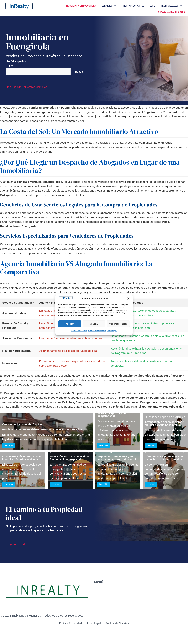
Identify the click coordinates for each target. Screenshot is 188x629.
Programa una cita (133, 6)
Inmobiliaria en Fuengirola (81, 6)
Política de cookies (79, 331)
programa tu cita (16, 544)
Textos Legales (169, 6)
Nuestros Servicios (35, 87)
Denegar (94, 323)
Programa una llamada (171, 12)
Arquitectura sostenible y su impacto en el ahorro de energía (117, 458)
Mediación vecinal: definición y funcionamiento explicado (69, 458)
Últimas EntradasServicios (104, 605)
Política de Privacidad (97, 331)
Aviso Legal (112, 331)
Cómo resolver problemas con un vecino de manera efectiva (164, 458)
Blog (152, 6)
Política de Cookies (117, 623)
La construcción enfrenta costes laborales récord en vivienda (22, 458)
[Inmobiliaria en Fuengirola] (19, 5)
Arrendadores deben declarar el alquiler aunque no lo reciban (165, 423)
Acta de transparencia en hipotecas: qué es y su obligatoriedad (113, 413)
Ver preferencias (118, 323)
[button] (128, 298)
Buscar (10, 66)
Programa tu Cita (104, 596)
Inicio (97, 590)
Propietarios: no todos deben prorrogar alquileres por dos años (42, 429)
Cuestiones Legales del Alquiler (22, 424)
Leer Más (8, 445)
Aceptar (70, 323)
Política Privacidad (70, 623)
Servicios (107, 6)
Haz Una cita (13, 87)
